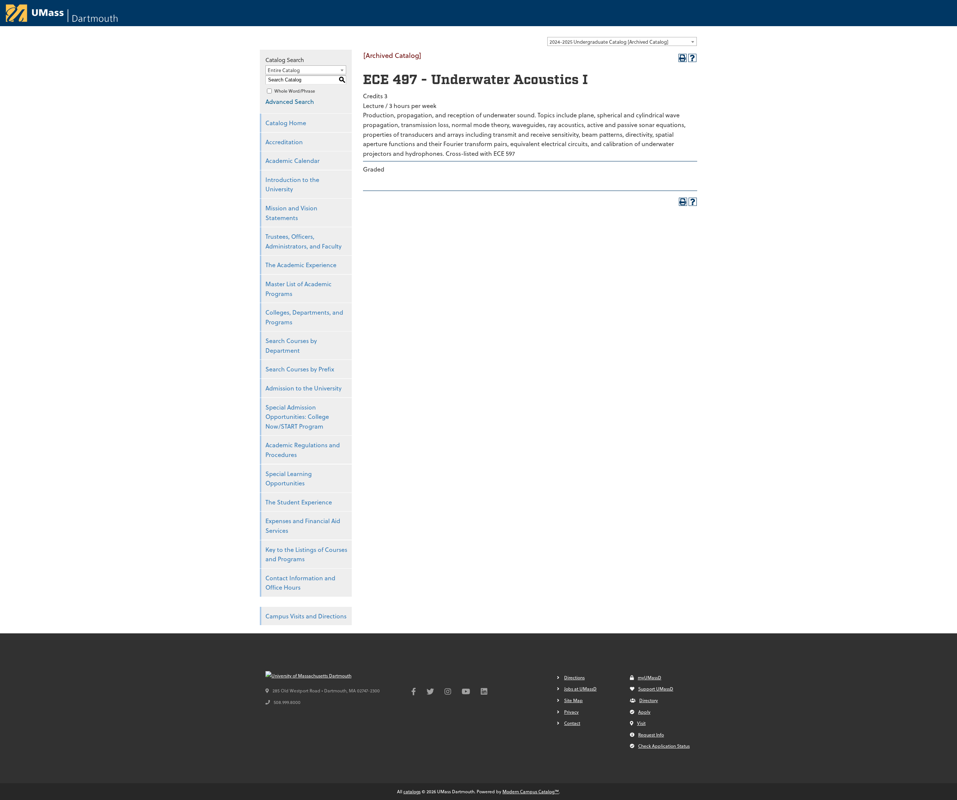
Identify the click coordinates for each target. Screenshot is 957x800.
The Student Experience (298, 502)
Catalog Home (285, 122)
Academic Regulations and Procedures (302, 450)
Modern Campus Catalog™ (530, 791)
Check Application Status (664, 745)
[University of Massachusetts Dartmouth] (321, 676)
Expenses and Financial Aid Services (302, 525)
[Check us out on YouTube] (466, 692)
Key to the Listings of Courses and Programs (306, 554)
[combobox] (622, 41)
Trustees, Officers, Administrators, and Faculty (303, 241)
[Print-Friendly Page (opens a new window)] (682, 58)
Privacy (571, 711)
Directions (574, 677)
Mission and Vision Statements (291, 213)
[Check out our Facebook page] (413, 692)
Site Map (573, 700)
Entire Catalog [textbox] (284, 70)
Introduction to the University (292, 184)
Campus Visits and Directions (306, 616)
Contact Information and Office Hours (300, 583)
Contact (572, 723)
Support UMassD (655, 688)
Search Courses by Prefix (299, 369)
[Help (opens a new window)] (692, 58)
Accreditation (284, 142)
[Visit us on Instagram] (447, 692)
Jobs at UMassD (580, 688)
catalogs (412, 791)
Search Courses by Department (291, 345)
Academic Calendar (292, 160)
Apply (644, 711)
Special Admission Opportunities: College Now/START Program (297, 416)
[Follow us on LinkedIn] (484, 692)
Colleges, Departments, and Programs (304, 317)
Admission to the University (303, 388)
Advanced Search (289, 101)
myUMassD (649, 677)
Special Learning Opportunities (288, 478)
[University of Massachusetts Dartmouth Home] (62, 13)
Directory (648, 700)
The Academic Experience (300, 264)
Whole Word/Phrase (294, 90)
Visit (641, 723)
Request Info (651, 734)
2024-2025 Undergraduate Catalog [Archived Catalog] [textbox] (609, 41)
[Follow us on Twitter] (430, 692)
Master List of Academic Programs (298, 288)
